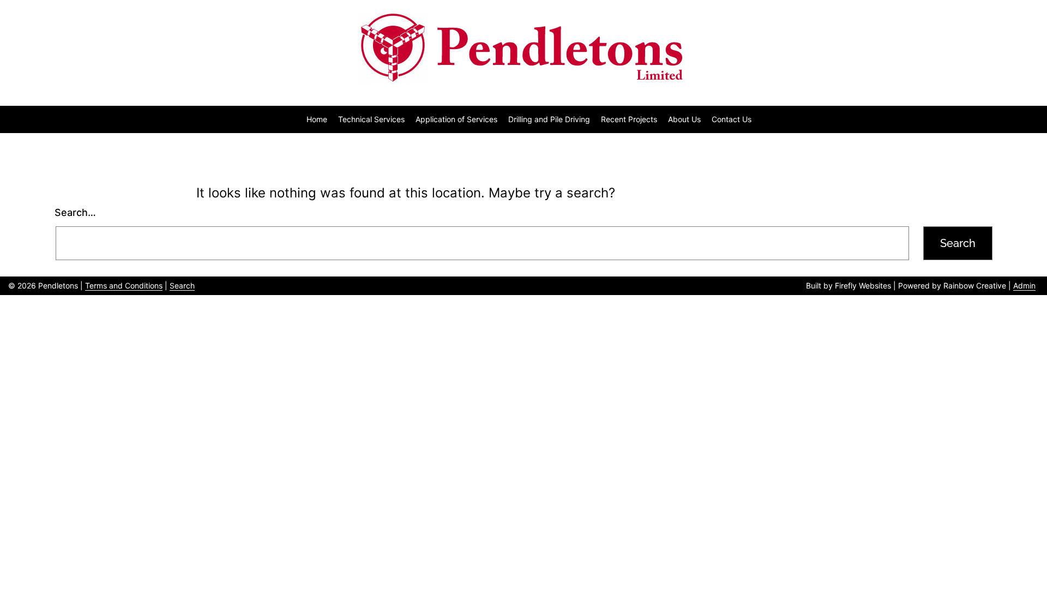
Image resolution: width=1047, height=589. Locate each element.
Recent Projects (629, 119)
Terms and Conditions (124, 285)
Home (316, 119)
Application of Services (456, 119)
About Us (684, 119)
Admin (1024, 285)
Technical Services (371, 119)
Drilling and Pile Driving (549, 119)
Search (182, 285)
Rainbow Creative (974, 285)
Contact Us (731, 119)
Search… (75, 212)
